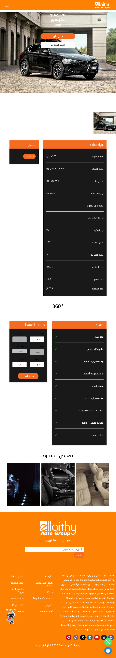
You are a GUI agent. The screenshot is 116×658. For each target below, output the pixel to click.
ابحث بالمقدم (17, 583)
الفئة (42, 346)
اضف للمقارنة (58, 45)
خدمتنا (50, 592)
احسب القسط (28, 376)
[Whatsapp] (108, 642)
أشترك (79, 555)
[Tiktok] (76, 637)
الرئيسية (49, 576)
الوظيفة (23, 359)
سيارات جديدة (17, 598)
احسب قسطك (17, 576)
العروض (49, 605)
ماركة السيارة (37, 333)
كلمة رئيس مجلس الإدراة (44, 584)
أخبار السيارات (46, 611)
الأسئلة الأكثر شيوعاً (43, 598)
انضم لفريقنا (17, 605)
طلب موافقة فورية (17, 590)
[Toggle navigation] (6, 5)
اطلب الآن (58, 36)
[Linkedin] (90, 637)
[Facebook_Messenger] (108, 650)
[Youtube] (97, 637)
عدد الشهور (39, 359)
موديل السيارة (20, 333)
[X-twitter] (83, 637)
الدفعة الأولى (21, 346)
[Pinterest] (68, 637)
